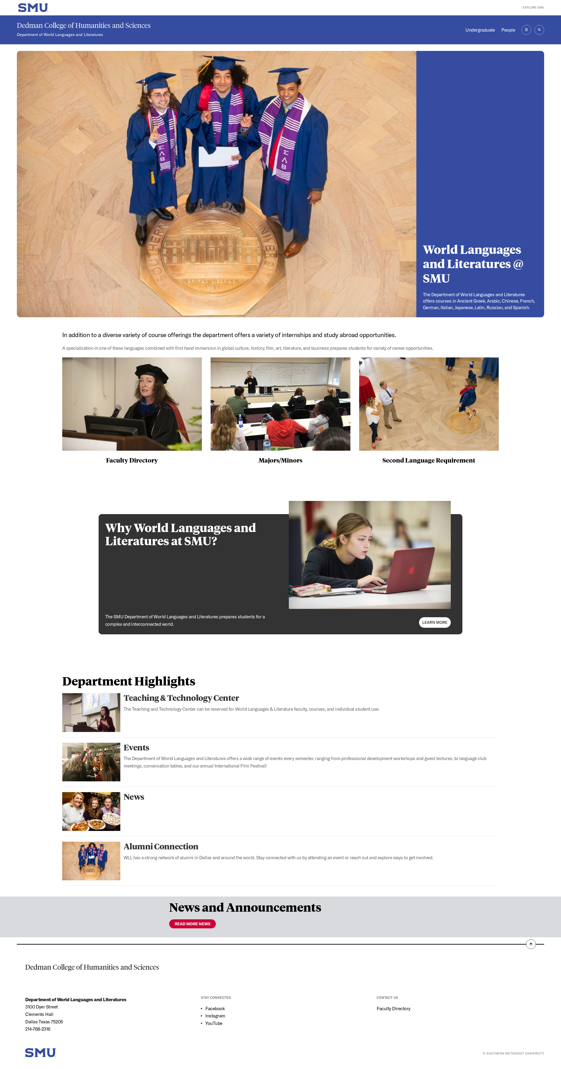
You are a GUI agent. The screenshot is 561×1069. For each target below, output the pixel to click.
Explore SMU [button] (533, 7)
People (508, 30)
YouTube (213, 1023)
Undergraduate (480, 30)
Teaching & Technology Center (181, 697)
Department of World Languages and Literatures (60, 34)
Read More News (192, 923)
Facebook (215, 1008)
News (134, 796)
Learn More (434, 622)
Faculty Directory (393, 1008)
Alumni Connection (161, 846)
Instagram (215, 1016)
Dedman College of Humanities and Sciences (84, 25)
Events (136, 747)
